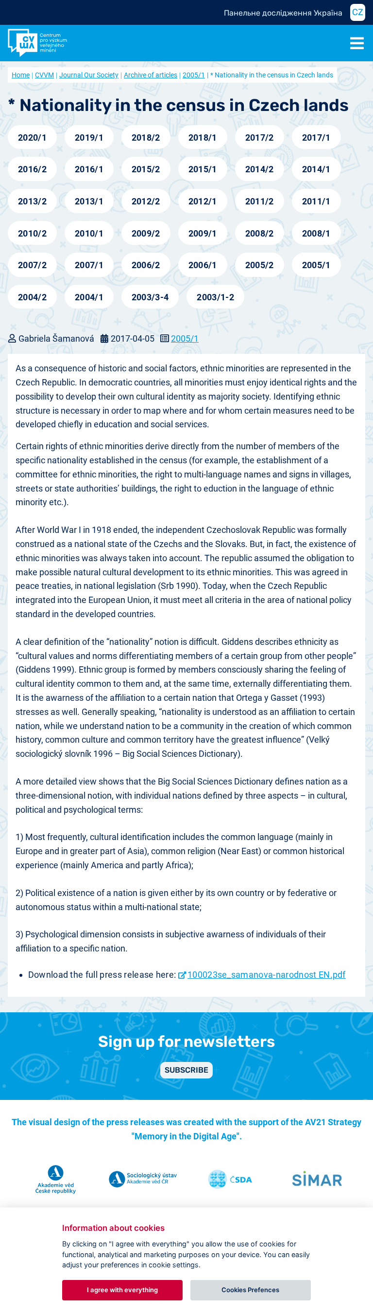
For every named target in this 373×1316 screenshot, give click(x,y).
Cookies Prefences (250, 1290)
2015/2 (146, 169)
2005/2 (259, 265)
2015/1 (202, 169)
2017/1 (316, 137)
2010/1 (89, 233)
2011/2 (259, 201)
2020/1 (32, 137)
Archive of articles (150, 75)
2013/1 (89, 201)
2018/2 (146, 137)
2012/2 (146, 201)
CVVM (44, 75)
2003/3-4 (150, 297)
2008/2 (259, 233)
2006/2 (146, 265)
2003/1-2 (215, 297)
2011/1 (316, 201)
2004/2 (32, 297)
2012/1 (202, 201)
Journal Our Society (89, 75)
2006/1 (202, 265)
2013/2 (32, 201)
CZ (357, 12)
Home (21, 75)
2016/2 (32, 169)
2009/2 (146, 233)
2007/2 (32, 265)
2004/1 (89, 297)
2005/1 (194, 75)
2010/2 (32, 233)
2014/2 (259, 169)
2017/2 (259, 137)
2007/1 (89, 265)
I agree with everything (122, 1290)
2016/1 (89, 169)
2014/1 (316, 169)
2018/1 (202, 137)
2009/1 (202, 233)
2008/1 (316, 233)
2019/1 (89, 137)
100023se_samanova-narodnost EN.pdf (266, 974)
